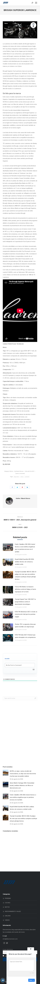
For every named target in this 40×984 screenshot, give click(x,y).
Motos (6, 23)
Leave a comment (20, 473)
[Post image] (8, 547)
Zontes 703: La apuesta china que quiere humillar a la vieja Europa (25, 625)
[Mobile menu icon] (36, 3)
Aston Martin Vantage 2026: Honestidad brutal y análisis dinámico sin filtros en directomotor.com (22, 785)
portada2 (27, 476)
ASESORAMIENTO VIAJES (13, 911)
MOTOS (7, 907)
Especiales (16, 476)
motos (22, 476)
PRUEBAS (8, 898)
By (19, 471)
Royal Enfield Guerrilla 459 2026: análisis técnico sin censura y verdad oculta (24, 561)
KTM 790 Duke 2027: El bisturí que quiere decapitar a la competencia (25, 636)
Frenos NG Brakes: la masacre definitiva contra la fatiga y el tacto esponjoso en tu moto (25, 589)
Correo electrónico (8, 949)
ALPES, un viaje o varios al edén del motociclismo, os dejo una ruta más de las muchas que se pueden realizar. (23, 773)
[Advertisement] (17, 732)
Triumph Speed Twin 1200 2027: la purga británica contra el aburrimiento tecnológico (25, 601)
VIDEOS (7, 920)
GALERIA (7, 916)
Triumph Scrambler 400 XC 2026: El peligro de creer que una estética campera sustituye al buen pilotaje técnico (25, 575)
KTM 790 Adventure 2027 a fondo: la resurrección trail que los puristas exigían (26, 614)
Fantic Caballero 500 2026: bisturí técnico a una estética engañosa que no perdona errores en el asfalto (25, 548)
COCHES (7, 903)
